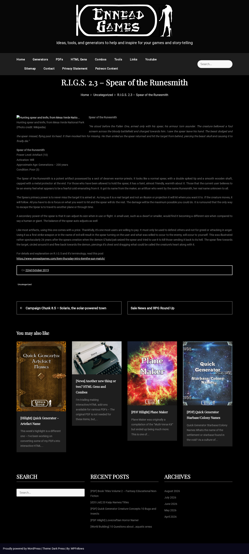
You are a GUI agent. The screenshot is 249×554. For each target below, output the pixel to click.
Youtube (151, 59)
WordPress (34, 548)
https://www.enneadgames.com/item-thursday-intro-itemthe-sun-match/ (61, 258)
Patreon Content (106, 68)
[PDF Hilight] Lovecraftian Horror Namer (114, 520)
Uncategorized (25, 284)
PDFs (59, 59)
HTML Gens (79, 59)
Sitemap (30, 68)
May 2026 (170, 510)
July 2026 (170, 497)
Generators (40, 59)
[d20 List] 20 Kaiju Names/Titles (109, 502)
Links (134, 59)
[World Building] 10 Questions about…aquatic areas (121, 526)
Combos (101, 59)
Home (21, 59)
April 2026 (170, 516)
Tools (118, 59)
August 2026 (172, 491)
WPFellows (77, 548)
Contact (49, 68)
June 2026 (170, 503)
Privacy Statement (75, 68)
